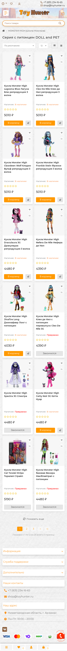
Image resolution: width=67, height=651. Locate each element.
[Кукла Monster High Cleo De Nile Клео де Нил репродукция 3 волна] (49, 67)
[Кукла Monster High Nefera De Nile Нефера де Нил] (49, 221)
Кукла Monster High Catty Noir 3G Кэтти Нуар (47, 396)
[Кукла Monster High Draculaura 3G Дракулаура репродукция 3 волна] (17, 221)
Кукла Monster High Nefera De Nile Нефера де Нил (49, 242)
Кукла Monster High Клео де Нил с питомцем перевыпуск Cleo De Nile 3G (48, 322)
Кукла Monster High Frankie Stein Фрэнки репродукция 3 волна (49, 165)
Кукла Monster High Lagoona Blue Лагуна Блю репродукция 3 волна (16, 90)
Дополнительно (13, 572)
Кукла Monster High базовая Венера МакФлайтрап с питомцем (47, 474)
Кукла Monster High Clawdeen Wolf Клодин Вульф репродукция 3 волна (17, 167)
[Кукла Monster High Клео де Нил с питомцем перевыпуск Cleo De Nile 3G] (49, 298)
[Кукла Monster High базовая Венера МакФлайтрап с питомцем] (49, 451)
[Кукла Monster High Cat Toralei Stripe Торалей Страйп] (17, 451)
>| (47, 528)
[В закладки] (29, 56)
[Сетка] (54, 45)
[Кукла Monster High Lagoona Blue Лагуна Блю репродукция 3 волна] (17, 67)
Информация (12, 551)
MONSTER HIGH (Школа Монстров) (26, 30)
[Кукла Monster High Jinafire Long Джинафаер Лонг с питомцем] (17, 298)
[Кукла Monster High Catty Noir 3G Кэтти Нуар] (49, 375)
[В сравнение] (29, 62)
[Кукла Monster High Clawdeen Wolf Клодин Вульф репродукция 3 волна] (17, 144)
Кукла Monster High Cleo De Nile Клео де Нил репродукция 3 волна (48, 90)
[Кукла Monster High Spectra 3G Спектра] (17, 375)
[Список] (61, 46)
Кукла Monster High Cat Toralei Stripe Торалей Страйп (15, 473)
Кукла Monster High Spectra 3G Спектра (15, 395)
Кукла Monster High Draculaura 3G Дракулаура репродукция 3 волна (17, 244)
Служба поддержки (15, 561)
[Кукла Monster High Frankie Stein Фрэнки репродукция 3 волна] (49, 144)
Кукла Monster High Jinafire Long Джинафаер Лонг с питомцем (15, 321)
